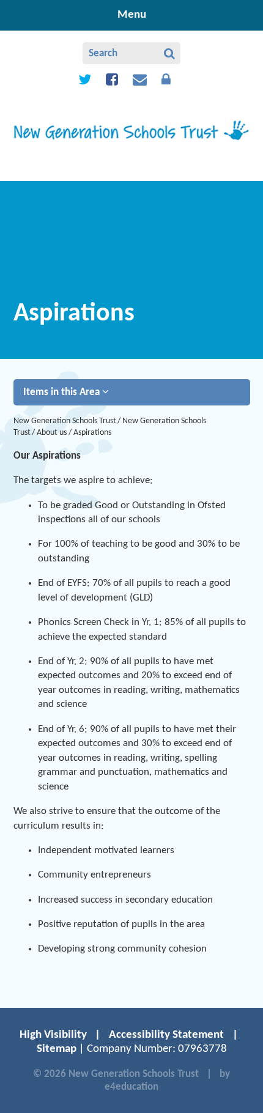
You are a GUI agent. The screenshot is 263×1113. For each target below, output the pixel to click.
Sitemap (56, 1049)
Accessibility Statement (166, 1035)
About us (52, 432)
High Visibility (53, 1035)
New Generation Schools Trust (64, 421)
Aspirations (92, 432)
